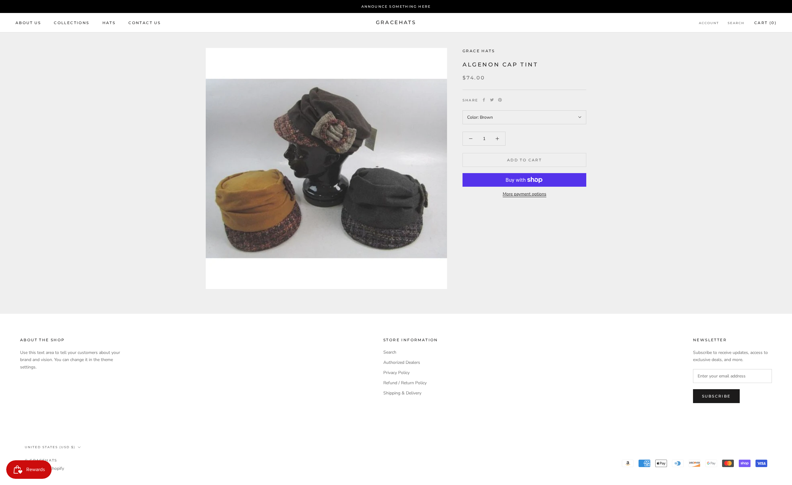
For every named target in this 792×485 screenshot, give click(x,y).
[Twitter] (492, 100)
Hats (109, 22)
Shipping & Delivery (402, 393)
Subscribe (716, 396)
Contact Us (144, 22)
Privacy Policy (396, 373)
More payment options (524, 194)
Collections (71, 22)
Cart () (765, 22)
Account (709, 23)
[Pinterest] (500, 100)
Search (736, 23)
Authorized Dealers (401, 362)
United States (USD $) (50, 447)
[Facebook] (484, 100)
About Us (28, 22)
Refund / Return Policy (405, 383)
